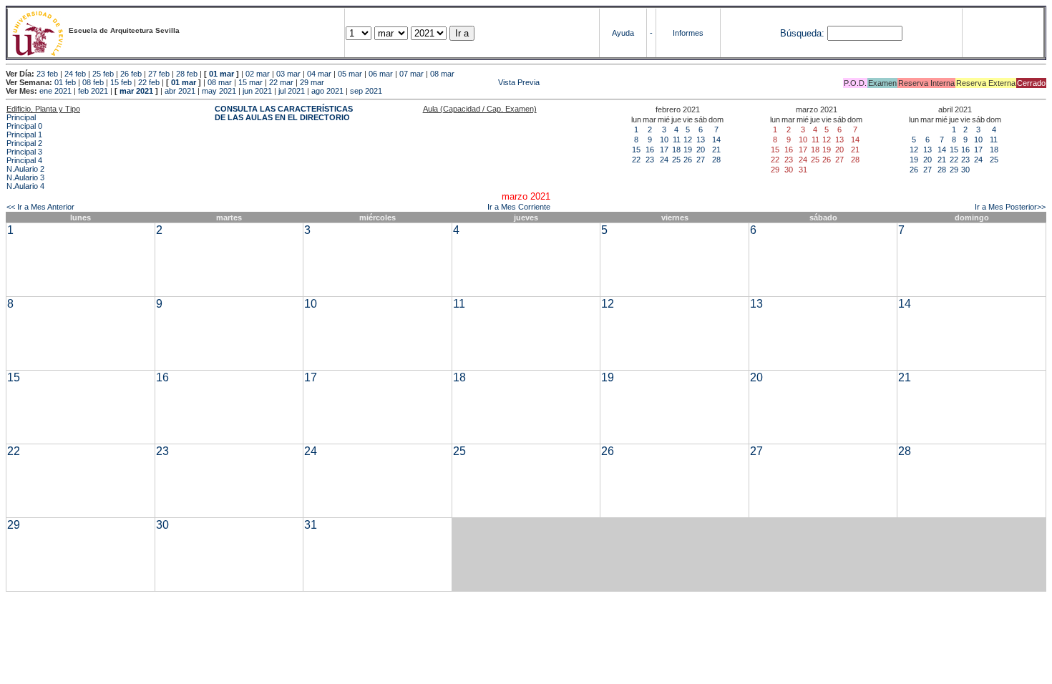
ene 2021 (55, 91)
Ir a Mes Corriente (518, 206)
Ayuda (623, 33)
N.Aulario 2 (25, 169)
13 (700, 139)
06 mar (381, 73)
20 (700, 149)
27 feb (159, 73)
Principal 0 (24, 126)
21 (716, 149)
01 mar (221, 73)
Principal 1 (24, 134)
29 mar (312, 82)
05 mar (350, 73)
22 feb (149, 82)
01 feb (65, 82)
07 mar (411, 73)
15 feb (121, 82)
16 (650, 149)
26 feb (131, 73)
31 (310, 525)
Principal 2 (24, 143)
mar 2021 (136, 91)
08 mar (442, 73)
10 (664, 139)
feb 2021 (93, 91)
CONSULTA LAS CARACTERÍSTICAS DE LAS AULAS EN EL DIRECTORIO (284, 113)
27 (700, 159)
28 (716, 159)
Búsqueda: (802, 33)
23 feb (47, 73)
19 (687, 149)
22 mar (281, 82)
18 (676, 149)
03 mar (288, 73)
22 (636, 159)
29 (954, 169)
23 (650, 159)
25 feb (103, 73)
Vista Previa (433, 82)
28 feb (187, 73)
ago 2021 (327, 91)
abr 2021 (180, 91)
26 (687, 159)
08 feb (93, 82)
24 (664, 159)
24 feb (75, 73)
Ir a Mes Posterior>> (1010, 206)
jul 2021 (291, 91)
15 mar (250, 82)
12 (687, 139)
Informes (688, 33)
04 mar (319, 73)
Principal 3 (24, 151)
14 (716, 139)
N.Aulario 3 (25, 177)
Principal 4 (24, 160)
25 (676, 159)
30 (965, 169)
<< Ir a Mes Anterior (40, 206)
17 (664, 149)
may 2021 (219, 91)
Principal (21, 117)
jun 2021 (257, 91)
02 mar (257, 73)
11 (677, 139)
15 (636, 149)
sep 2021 (366, 91)
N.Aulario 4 (25, 186)
